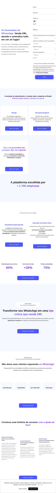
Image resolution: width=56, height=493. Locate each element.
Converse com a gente (28, 278)
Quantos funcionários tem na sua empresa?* (44, 35)
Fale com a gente (14, 128)
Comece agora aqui (28, 405)
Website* (35, 29)
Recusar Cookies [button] (23, 488)
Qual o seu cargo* (37, 46)
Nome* (35, 7)
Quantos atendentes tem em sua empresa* (44, 41)
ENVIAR (44, 77)
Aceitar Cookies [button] (33, 488)
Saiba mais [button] (39, 484)
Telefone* (35, 18)
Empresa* (35, 12)
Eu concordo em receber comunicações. (44, 63)
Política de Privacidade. (42, 72)
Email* (34, 24)
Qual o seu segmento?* (39, 52)
